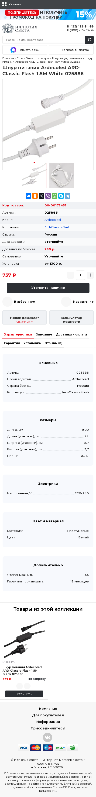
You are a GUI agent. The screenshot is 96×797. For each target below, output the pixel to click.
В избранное (24, 301)
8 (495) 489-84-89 (80, 26)
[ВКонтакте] (28, 196)
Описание (44, 334)
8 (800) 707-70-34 (80, 30)
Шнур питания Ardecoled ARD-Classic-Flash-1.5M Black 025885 (22, 670)
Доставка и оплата (71, 334)
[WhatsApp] (54, 196)
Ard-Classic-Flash (57, 227)
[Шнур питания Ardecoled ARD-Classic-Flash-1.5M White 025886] (48, 124)
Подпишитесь (22, 12)
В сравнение (83, 301)
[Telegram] (67, 196)
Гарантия (12, 343)
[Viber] (48, 196)
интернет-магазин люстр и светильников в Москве (58, 763)
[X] (41, 196)
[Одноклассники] (35, 196)
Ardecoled (53, 220)
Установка (32, 343)
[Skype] (61, 196)
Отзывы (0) (53, 343)
